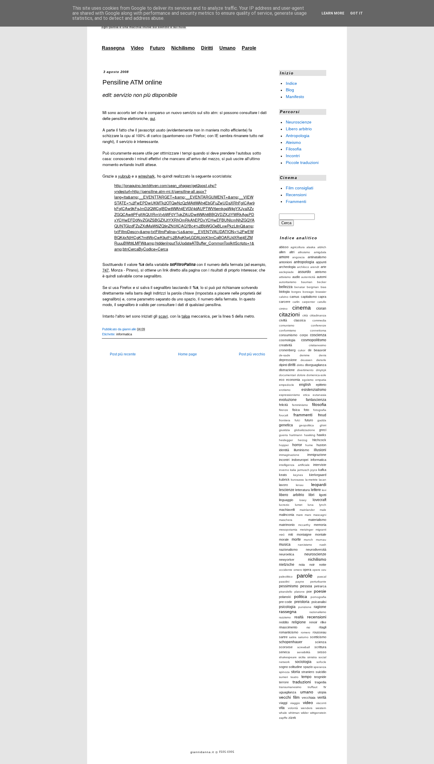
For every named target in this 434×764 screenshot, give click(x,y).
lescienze (286, 490)
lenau (300, 485)
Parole (249, 48)
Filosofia (293, 149)
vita (282, 708)
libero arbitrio (291, 495)
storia (295, 672)
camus (294, 296)
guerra (283, 435)
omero (297, 569)
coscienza (318, 335)
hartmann (295, 435)
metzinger (306, 529)
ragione (320, 607)
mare (299, 514)
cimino (283, 308)
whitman (294, 712)
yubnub (124, 176)
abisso (283, 247)
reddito (284, 622)
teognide (320, 677)
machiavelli (287, 509)
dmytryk (321, 370)
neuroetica (286, 554)
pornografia (318, 597)
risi (308, 627)
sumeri (283, 677)
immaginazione (289, 454)
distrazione (287, 370)
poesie (320, 591)
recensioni (316, 617)
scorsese (286, 647)
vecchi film (289, 697)
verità (321, 697)
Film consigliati (299, 188)
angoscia (298, 257)
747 (105, 270)
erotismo (285, 389)
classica (300, 320)
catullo (321, 301)
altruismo (304, 252)
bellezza (286, 287)
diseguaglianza (315, 365)
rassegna (287, 611)
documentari (287, 375)
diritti (292, 365)
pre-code (285, 602)
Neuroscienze (298, 122)
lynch (322, 504)
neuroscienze (315, 554)
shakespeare (288, 657)
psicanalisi (318, 602)
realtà (299, 617)
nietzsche (286, 565)
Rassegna (113, 48)
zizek (292, 717)
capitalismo (309, 296)
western (321, 708)
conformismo (287, 330)
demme (305, 355)
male (323, 509)
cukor (301, 350)
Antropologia (297, 135)
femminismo (300, 405)
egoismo (308, 379)
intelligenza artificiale (294, 464)
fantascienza (316, 400)
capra (322, 296)
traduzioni (302, 682)
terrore (284, 682)
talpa (186, 316)
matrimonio (287, 524)
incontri (284, 459)
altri (291, 252)
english (305, 385)
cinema (301, 308)
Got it (356, 13)
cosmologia (287, 340)
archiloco (303, 267)
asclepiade (286, 272)
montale (320, 534)
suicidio (321, 672)
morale (284, 539)
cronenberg (287, 350)
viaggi (283, 703)
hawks (321, 435)
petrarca (320, 586)
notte (322, 564)
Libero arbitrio (299, 128)
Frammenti (296, 201)
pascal (321, 576)
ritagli (322, 627)
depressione (288, 360)
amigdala (320, 252)
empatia (320, 379)
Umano (227, 48)
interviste (319, 464)
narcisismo (305, 544)
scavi (163, 316)
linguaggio (286, 500)
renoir (313, 622)
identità (284, 450)
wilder (305, 712)
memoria (320, 524)
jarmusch (303, 470)
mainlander (307, 509)
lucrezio (284, 504)
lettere (316, 490)
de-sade (284, 355)
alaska (310, 247)
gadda (321, 420)
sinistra (312, 657)
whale (283, 712)
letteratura (302, 490)
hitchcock (319, 440)
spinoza (284, 672)
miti (290, 534)
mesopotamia (288, 529)
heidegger (286, 440)
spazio (308, 667)
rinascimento (288, 627)
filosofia (319, 404)
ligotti (322, 495)
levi (324, 490)
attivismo (285, 277)
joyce (313, 470)
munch (308, 539)
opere (316, 569)
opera (307, 569)
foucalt (283, 415)
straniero (307, 672)
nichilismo (317, 559)
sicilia (302, 657)
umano (306, 692)
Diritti (207, 48)
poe (309, 591)
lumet (298, 504)
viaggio (295, 703)
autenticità (308, 277)
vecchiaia (308, 697)
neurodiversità (316, 549)
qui (152, 118)
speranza (320, 667)
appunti (321, 262)
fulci (297, 420)
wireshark (146, 176)
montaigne (304, 534)
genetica (286, 425)
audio (296, 277)
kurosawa (297, 479)
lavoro (283, 485)
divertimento (305, 370)
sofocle (321, 662)
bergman (313, 287)
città (305, 315)
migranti (321, 529)
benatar (299, 287)
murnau (321, 539)
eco (281, 379)
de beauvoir (317, 350)
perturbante (318, 581)
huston (321, 445)
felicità (283, 405)
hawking (309, 435)
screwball (303, 647)
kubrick (284, 479)
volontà (293, 708)
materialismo (317, 519)
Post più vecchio (252, 354)
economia (293, 379)
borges (296, 291)
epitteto (321, 384)
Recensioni (296, 194)
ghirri (323, 425)
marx (308, 514)
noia (302, 564)
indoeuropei (300, 459)
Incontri (293, 155)
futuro (309, 420)
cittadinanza (318, 315)
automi (321, 277)
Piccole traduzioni (302, 162)
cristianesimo (317, 345)
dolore (301, 375)
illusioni (320, 450)
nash (322, 544)
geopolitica (306, 425)
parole (305, 576)
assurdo (304, 272)
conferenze (318, 325)
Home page (187, 354)
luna (311, 504)
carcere (284, 301)
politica (300, 596)
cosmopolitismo (313, 340)
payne (300, 581)
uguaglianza (287, 692)
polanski (285, 597)
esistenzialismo (313, 390)
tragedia (320, 682)
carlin (296, 301)
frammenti (302, 414)
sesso (321, 652)
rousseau (319, 632)
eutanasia (319, 394)
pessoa (306, 586)
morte (296, 539)
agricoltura (298, 247)
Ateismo (293, 142)
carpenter (308, 301)
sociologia (303, 662)
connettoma (318, 330)
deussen (306, 360)
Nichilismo (183, 48)
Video (137, 48)
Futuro (157, 48)
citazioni (289, 314)
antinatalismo (317, 257)
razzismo (285, 617)
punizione (304, 607)
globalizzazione (304, 430)
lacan (322, 479)
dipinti (283, 365)
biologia (284, 291)
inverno (284, 470)
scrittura (320, 647)
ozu (323, 569)
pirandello (285, 591)
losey (302, 500)
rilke (323, 622)
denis (322, 355)
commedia (319, 320)
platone (299, 591)
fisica (296, 410)
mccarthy (304, 524)
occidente (285, 569)
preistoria (301, 602)
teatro (294, 677)
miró (282, 534)
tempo (306, 677)
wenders (306, 708)
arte (323, 267)
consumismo (288, 335)
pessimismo (288, 586)
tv (325, 687)
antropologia (304, 262)
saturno (303, 637)
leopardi (318, 484)
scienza (320, 642)
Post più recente (123, 354)
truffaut (312, 687)
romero (305, 632)
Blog (290, 89)
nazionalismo (288, 549)
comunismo (286, 325)
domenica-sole (316, 375)
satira (292, 637)
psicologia (287, 607)
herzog (302, 440)
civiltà (283, 320)
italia (293, 470)
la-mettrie (311, 479)
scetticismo (318, 637)
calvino (283, 296)
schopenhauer (290, 642)
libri (311, 495)
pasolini (284, 581)
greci (322, 430)
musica (285, 544)
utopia (322, 692)
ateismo (320, 272)
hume (309, 445)
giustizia (284, 430)
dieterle (321, 360)
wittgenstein (318, 712)
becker (321, 282)
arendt (314, 267)
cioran (321, 308)
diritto (300, 365)
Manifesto (295, 96)
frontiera (284, 420)
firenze (283, 410)
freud (322, 415)
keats (283, 475)
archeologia (287, 267)
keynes (298, 475)
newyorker (286, 559)
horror (297, 445)
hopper (284, 445)
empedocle (286, 384)
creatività (285, 345)
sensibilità (303, 652)
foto (306, 410)
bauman (306, 282)
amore (284, 257)
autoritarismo (287, 282)
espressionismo (289, 394)
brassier (321, 291)
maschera (285, 519)
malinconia (286, 514)
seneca (284, 652)
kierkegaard (317, 475)
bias (323, 287)
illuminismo (301, 450)
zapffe (283, 717)
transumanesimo (290, 687)
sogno (283, 667)
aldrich (321, 247)
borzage (308, 291)
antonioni (285, 262)
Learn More (333, 13)
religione (299, 622)
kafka (322, 470)
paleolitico (286, 576)
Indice (291, 83)
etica (306, 394)
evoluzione (288, 400)
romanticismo (288, 632)
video (308, 702)
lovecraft (319, 500)
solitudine (295, 667)
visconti (321, 703)
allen (282, 252)
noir (312, 564)
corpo (304, 335)
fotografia (319, 410)
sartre (283, 637)
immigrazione (316, 454)
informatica (124, 334)
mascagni (319, 514)
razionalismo (317, 612)
